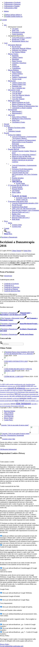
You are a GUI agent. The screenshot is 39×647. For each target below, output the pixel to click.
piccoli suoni (26, 396)
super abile (33, 404)
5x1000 (7, 384)
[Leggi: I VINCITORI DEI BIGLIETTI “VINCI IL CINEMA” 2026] (6, 367)
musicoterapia (32, 394)
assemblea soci (3, 386)
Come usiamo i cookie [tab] (7, 462)
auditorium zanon (11, 386)
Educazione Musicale (15, 45)
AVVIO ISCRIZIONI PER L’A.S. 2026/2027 (18, 354)
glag (36, 392)
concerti (5, 388)
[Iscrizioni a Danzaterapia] (8, 237)
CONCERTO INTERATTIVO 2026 (16, 361)
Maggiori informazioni (9, 449)
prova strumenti (7, 398)
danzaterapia (8, 276)
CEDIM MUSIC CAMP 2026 (13, 376)
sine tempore (23, 403)
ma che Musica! (10, 394)
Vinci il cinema (14, 406)
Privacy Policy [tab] (4, 636)
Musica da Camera (14, 100)
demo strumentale (30, 392)
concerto (28, 388)
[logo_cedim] (3, 20)
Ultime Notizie (16, 250)
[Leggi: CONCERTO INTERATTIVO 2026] (6, 359)
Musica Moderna (13, 70)
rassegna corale (25, 398)
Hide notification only (16, 646)
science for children (30, 400)
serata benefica (6, 404)
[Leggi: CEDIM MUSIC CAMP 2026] (6, 375)
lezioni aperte (3, 394)
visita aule (21, 406)
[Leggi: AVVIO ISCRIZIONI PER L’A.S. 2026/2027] (19, 352)
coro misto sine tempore (16, 390)
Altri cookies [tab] (4, 616)
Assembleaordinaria (30, 384)
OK (1, 449)
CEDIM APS (29, 386)
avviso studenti (20, 386)
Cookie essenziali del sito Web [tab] (9, 486)
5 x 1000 (2, 384)
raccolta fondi (15, 398)
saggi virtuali (19, 400)
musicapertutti (25, 394)
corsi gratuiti (27, 390)
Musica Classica (13, 54)
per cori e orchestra (15, 396)
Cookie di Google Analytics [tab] (9, 547)
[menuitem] (21, 11)
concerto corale (34, 388)
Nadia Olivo (27, 250)
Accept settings (5, 646)
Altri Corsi (11, 115)
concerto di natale (5, 390)
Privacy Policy (4, 644)
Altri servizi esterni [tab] (6, 572)
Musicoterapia (12, 109)
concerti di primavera (16, 388)
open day (6, 396)
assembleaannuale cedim (20, 384)
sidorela (12, 404)
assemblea (11, 384)
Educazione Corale (14, 90)
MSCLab (17, 394)
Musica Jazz (12, 81)
